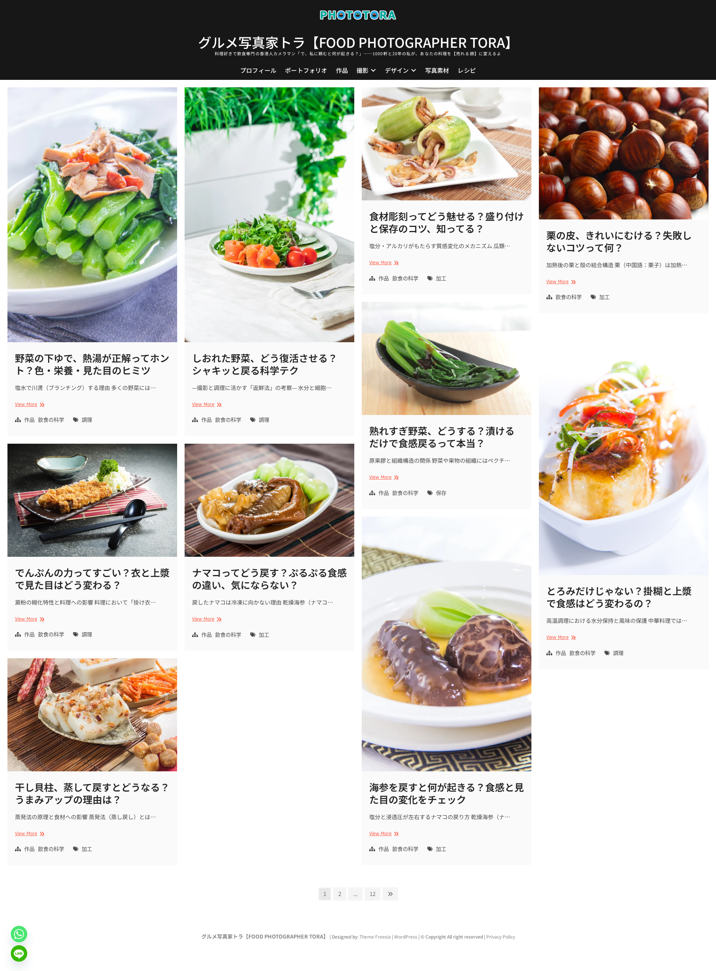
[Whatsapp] (19, 934)
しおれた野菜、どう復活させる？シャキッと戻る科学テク (264, 364)
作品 (342, 70)
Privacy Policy (500, 936)
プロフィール (258, 70)
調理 (87, 420)
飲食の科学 (51, 420)
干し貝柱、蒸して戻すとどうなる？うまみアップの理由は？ (92, 793)
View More (29, 405)
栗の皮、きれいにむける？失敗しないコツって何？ (619, 241)
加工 (441, 278)
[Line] (19, 953)
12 (374, 893)
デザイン (397, 70)
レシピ (467, 70)
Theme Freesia (375, 936)
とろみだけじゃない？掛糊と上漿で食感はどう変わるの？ (619, 597)
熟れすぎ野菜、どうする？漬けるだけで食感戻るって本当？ (442, 437)
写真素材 (437, 70)
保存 (441, 493)
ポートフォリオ (306, 70)
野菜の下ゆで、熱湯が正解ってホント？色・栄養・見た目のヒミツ (92, 364)
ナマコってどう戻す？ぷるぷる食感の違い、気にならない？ (269, 578)
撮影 (362, 70)
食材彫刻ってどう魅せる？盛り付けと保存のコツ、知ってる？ (446, 222)
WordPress (405, 936)
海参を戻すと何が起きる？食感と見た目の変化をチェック (446, 793)
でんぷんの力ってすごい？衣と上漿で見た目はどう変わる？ (92, 578)
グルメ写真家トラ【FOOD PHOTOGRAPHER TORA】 (358, 42)
